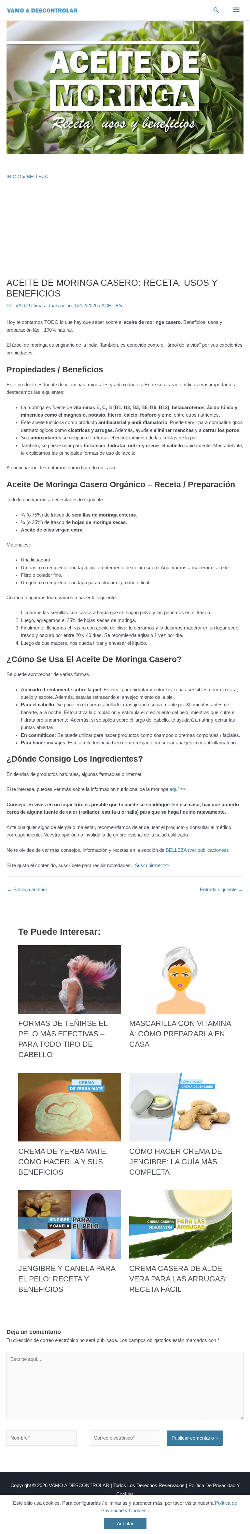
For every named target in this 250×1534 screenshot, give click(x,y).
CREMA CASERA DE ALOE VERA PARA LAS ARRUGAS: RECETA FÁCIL (178, 1278)
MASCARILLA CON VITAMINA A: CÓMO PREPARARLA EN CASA (180, 1033)
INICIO (14, 176)
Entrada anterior (27, 889)
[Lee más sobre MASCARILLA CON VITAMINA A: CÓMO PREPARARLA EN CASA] (180, 979)
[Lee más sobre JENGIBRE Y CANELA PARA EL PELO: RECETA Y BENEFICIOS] (69, 1224)
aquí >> (178, 789)
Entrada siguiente (221, 889)
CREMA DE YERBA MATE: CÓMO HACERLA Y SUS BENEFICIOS (63, 1161)
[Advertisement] (125, 228)
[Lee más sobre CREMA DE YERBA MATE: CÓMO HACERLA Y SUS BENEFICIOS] (69, 1107)
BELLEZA (37, 176)
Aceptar (125, 1523)
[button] (216, 10)
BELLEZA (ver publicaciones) (197, 850)
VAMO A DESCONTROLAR (79, 1485)
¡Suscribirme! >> (151, 865)
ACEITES (111, 305)
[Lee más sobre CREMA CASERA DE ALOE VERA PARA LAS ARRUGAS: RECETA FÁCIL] (180, 1224)
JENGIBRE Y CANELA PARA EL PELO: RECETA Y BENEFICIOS (66, 1278)
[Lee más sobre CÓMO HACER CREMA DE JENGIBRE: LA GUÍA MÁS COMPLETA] (180, 1107)
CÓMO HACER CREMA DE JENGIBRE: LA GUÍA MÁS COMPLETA (175, 1161)
